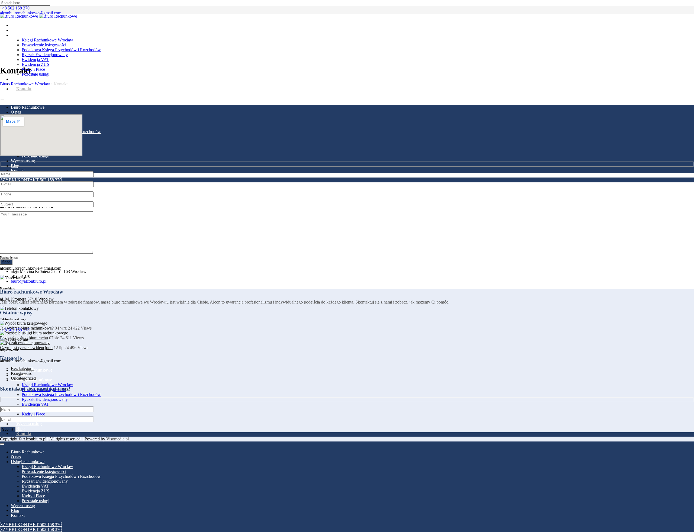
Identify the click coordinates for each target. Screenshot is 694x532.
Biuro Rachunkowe (34, 25)
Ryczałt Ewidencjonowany (45, 54)
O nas (21, 30)
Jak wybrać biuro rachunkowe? (27, 328)
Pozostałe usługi (35, 74)
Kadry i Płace (33, 69)
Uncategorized (23, 378)
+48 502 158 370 (15, 8)
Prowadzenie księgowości (44, 45)
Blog (15, 165)
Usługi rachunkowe (34, 35)
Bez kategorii (22, 368)
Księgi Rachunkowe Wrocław (47, 40)
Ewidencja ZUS (35, 64)
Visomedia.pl (117, 439)
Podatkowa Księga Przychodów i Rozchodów (61, 49)
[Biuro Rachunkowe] (19, 16)
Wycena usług (29, 79)
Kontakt (23, 88)
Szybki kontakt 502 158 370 (31, 180)
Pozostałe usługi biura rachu (24, 338)
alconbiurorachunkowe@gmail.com (30, 13)
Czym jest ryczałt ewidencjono (26, 347)
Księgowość (21, 373)
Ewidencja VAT (35, 59)
